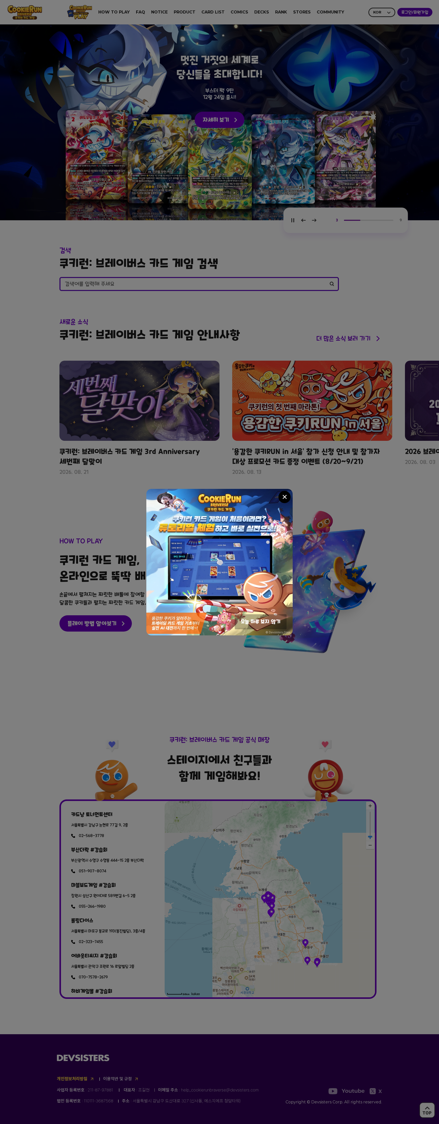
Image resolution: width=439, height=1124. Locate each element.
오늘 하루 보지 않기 (260, 621)
